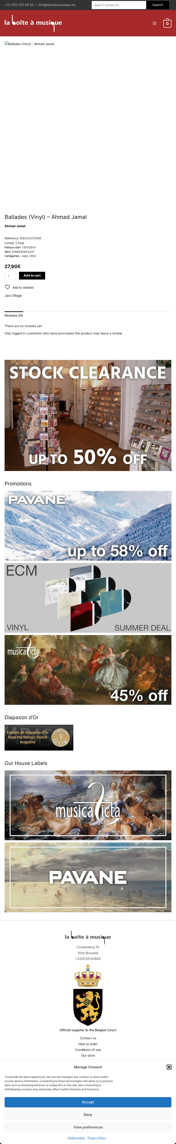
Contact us (88, 1038)
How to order (88, 1044)
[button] (169, 1067)
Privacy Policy (97, 1137)
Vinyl (33, 256)
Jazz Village (13, 295)
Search (157, 5)
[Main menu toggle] (154, 23)
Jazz (25, 256)
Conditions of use (88, 1050)
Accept (88, 1102)
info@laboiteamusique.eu (57, 5)
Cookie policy (76, 1137)
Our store (88, 1055)
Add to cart (32, 275)
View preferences (88, 1127)
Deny (88, 1114)
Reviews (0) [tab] (14, 315)
